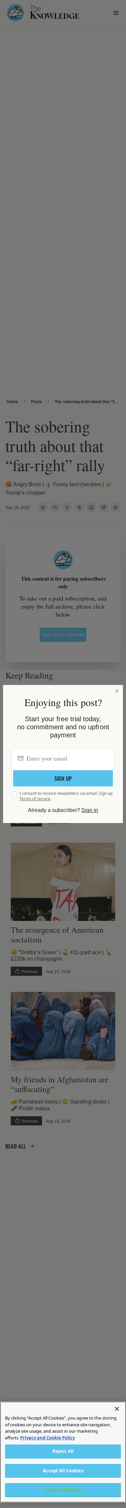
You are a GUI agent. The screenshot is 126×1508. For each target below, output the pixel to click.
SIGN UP (63, 778)
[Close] (117, 691)
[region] (63, 1452)
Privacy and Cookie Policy (47, 1438)
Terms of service (34, 799)
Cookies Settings (63, 1490)
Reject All (63, 1451)
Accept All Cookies (63, 1471)
